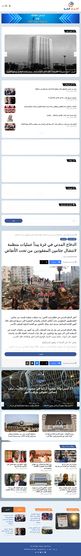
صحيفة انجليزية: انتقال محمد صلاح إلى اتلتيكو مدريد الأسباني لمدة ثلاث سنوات (35, 518)
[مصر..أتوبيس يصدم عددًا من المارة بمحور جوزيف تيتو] (47, 530)
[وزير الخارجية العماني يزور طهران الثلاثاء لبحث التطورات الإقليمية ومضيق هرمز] (41, 456)
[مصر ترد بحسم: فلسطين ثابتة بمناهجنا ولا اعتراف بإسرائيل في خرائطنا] (10, 91)
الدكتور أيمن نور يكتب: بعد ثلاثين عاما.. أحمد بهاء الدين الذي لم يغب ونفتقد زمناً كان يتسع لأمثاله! (48, 124)
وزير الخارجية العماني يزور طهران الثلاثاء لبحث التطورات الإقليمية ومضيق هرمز (41, 466)
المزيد (41, 354)
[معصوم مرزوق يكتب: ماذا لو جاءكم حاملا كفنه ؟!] (10, 100)
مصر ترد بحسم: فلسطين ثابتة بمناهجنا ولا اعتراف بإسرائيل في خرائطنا (55, 89)
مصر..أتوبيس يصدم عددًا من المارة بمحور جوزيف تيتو (34, 530)
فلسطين (63, 239)
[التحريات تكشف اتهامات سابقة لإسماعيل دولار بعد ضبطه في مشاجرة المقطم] (65, 480)
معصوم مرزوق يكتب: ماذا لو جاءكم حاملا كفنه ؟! (62, 98)
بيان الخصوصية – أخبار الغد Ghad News (35, 549)
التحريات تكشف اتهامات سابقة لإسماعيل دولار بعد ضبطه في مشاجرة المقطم (67, 489)
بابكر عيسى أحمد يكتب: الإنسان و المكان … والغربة (61, 115)
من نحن (55, 549)
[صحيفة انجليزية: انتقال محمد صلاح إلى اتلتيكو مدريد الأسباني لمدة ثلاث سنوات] (47, 516)
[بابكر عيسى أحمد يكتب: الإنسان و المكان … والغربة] (10, 118)
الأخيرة (19, 509)
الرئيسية (72, 235)
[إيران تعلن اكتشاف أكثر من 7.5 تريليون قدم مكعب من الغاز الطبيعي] (16, 480)
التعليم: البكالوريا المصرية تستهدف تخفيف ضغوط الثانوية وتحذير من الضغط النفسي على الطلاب (41, 489)
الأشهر (7, 509)
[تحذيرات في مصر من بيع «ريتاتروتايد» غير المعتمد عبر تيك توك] (65, 456)
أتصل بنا (49, 549)
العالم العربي (65, 235)
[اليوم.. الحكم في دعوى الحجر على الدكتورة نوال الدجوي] (16, 456)
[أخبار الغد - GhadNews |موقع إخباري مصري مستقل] (71, 5)
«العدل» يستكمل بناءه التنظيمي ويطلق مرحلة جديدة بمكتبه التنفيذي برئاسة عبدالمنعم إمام (50, 106)
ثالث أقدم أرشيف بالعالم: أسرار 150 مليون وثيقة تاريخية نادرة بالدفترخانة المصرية (45, 72)
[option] (40, 390)
